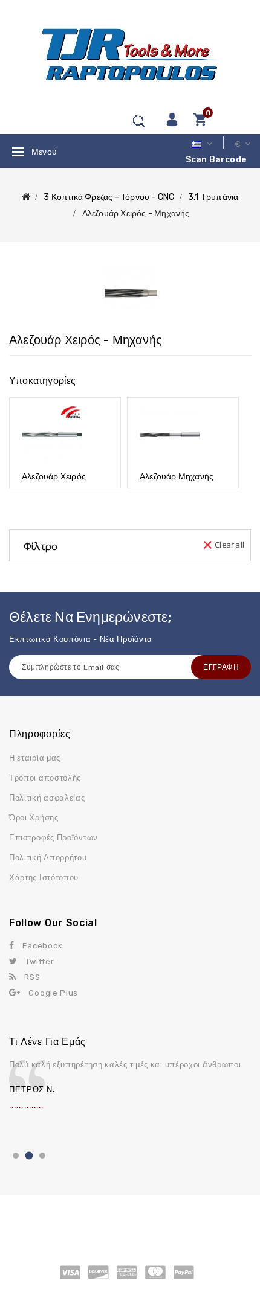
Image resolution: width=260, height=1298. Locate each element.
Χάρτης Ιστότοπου (44, 877)
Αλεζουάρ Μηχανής (176, 477)
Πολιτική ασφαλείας (47, 797)
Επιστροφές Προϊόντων (53, 837)
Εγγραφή (221, 667)
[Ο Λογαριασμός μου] (172, 119)
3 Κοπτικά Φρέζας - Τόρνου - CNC (109, 197)
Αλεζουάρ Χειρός (54, 477)
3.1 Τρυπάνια (213, 197)
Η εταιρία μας (34, 757)
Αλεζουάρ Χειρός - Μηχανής (136, 213)
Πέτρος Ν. (32, 1089)
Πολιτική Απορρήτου (48, 857)
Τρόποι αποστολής (45, 777)
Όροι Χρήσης (34, 817)
